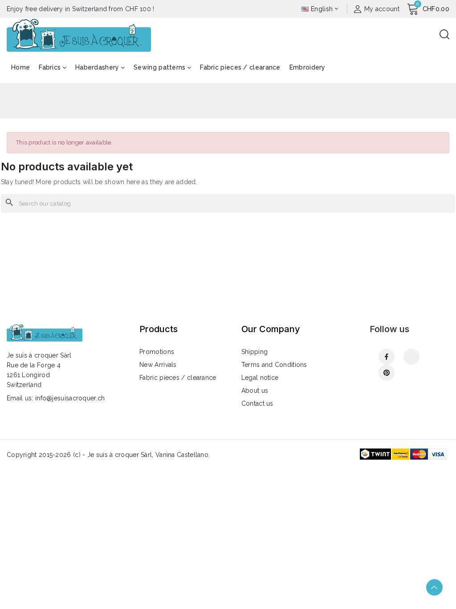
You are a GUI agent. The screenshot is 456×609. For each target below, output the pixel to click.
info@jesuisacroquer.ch (70, 398)
